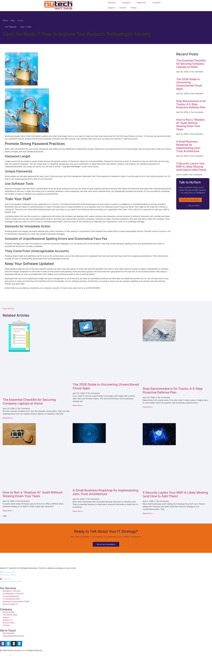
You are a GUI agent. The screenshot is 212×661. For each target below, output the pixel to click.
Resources (141, 2)
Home (5, 20)
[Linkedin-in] (19, 643)
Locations (156, 2)
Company (126, 2)
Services (111, 2)
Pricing (133, 8)
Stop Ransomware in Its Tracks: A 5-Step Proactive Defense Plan (191, 104)
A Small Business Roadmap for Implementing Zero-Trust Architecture (188, 146)
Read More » (8, 418)
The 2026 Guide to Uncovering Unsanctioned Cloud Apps (189, 84)
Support (111, 8)
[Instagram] (14, 643)
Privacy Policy (4, 655)
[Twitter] (8, 643)
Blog (12, 20)
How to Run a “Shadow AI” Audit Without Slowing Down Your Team (190, 124)
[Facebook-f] (3, 643)
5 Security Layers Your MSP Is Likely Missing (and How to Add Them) (191, 166)
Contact (122, 8)
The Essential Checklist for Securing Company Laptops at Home (191, 63)
